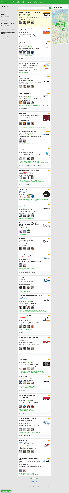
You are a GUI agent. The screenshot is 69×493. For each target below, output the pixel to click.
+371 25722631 (23, 342)
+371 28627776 (23, 194)
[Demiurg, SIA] (20, 215)
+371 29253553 (23, 15)
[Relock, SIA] (20, 86)
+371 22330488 (23, 209)
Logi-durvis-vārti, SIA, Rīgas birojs (29, 12)
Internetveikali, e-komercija (7, 36)
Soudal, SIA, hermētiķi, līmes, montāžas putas (27, 396)
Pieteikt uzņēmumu (32, 486)
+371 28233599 (23, 134)
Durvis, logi (3, 11)
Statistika (48, 486)
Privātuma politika (41, 486)
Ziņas (13, 2)
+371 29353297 (23, 46)
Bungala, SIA (23, 190)
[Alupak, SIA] (20, 158)
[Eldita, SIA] (20, 248)
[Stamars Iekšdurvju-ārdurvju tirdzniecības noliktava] (20, 429)
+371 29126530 (23, 241)
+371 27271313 (23, 320)
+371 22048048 (23, 96)
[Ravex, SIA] (20, 52)
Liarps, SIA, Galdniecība (26, 29)
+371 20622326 (23, 362)
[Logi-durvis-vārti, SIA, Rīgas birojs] (20, 22)
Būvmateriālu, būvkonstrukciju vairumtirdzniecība (8, 26)
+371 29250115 (23, 117)
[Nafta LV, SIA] (20, 382)
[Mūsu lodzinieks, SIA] (20, 102)
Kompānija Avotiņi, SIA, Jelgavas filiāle (29, 458)
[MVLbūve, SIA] (20, 368)
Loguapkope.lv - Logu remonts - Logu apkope (30, 296)
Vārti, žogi (3, 14)
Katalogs (18, 2)
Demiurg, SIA (23, 205)
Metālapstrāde (4, 38)
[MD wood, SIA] (20, 123)
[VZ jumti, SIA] (20, 451)
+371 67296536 (23, 400)
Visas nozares (5, 9)
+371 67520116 (23, 423)
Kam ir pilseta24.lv (4, 486)
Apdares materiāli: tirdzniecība (8, 23)
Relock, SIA (22, 77)
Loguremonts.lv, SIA (25, 316)
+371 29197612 (23, 32)
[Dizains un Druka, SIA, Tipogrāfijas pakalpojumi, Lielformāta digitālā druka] (20, 231)
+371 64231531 (23, 67)
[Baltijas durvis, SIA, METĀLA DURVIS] (20, 177)
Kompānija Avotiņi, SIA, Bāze (27, 131)
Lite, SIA (21, 278)
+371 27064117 (23, 175)
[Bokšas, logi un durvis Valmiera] (46, 66)
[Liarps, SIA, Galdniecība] (46, 31)
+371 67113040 (23, 380)
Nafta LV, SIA (23, 377)
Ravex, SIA (22, 42)
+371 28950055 (23, 301)
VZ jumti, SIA (23, 440)
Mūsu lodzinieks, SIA (25, 93)
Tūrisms (35, 2)
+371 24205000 (23, 80)
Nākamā (36, 478)
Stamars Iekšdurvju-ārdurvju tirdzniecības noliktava (28, 419)
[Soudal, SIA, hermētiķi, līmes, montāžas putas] (20, 406)
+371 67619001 (23, 281)
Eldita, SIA (22, 238)
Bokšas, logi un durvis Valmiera (28, 64)
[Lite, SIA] (20, 287)
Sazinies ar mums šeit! (24, 206)
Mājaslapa (31, 15)
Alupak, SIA (22, 149)
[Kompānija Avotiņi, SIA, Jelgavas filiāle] (20, 470)
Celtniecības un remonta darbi (8, 29)
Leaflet (59, 43)
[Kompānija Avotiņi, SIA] (20, 265)
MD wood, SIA (23, 114)
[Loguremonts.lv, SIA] (20, 326)
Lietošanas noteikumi (19, 486)
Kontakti (25, 486)
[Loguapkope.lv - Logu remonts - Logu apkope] (20, 307)
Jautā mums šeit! (23, 191)
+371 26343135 (23, 445)
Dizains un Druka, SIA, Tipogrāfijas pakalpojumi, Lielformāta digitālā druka (29, 224)
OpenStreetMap (63, 43)
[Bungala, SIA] (20, 196)
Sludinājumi (29, 2)
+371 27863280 (23, 229)
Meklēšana (42, 2)
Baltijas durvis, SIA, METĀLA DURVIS (29, 170)
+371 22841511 (23, 152)
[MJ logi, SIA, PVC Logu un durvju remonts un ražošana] (20, 348)
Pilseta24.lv (11, 486)
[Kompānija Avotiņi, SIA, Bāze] (20, 140)
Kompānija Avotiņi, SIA (26, 255)
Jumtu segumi (4, 20)
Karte (23, 2)
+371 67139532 (23, 259)
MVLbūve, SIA (23, 359)
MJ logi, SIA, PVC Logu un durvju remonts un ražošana (28, 338)
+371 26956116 (23, 464)
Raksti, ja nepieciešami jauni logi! (27, 44)
